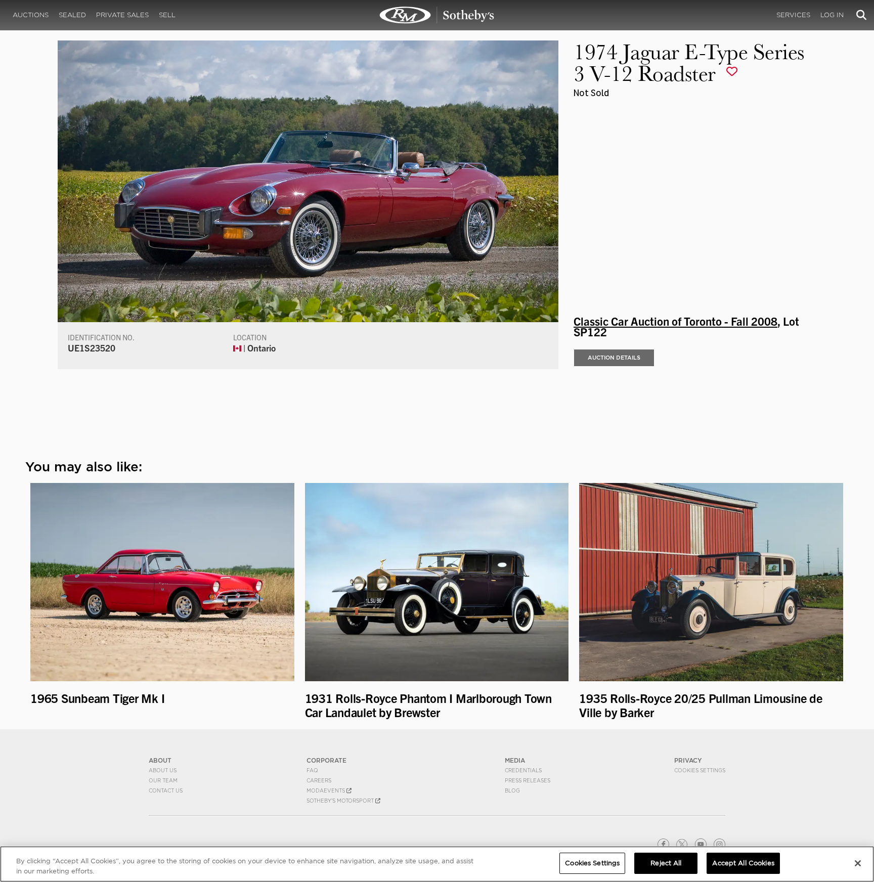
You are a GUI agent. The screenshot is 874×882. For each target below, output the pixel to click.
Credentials (523, 770)
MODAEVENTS (326, 790)
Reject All (665, 863)
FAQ (312, 770)
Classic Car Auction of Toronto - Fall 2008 (675, 321)
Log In (832, 15)
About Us (163, 770)
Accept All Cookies (743, 863)
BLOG (512, 790)
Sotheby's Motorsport (341, 801)
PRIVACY (688, 760)
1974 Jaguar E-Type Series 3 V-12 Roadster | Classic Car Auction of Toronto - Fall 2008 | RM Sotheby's (437, 15)
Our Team (163, 780)
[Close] (858, 863)
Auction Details (614, 357)
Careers (319, 780)
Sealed (72, 15)
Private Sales (122, 15)
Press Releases (527, 780)
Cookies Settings (699, 770)
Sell (167, 15)
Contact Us (166, 790)
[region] (437, 864)
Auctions (31, 15)
